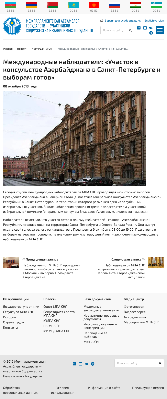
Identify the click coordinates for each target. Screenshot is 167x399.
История (9, 317)
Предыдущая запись (41, 259)
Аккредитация (135, 317)
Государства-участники (21, 306)
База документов (97, 299)
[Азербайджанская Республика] (10, 5)
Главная (8, 48)
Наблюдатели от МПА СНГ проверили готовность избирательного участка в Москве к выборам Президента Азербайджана (51, 271)
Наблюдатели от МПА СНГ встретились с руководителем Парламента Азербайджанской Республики (121, 271)
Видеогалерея (135, 312)
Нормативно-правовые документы (101, 317)
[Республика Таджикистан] (135, 5)
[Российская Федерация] (114, 5)
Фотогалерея (134, 306)
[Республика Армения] (31, 5)
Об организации (16, 299)
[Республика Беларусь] (52, 5)
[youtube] (145, 28)
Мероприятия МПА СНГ (141, 322)
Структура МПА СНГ (18, 312)
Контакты (10, 327)
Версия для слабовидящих (123, 20)
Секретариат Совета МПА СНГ (59, 313)
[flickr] (139, 28)
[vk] (151, 28)
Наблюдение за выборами (95, 334)
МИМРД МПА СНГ (42, 48)
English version (154, 20)
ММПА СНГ (51, 320)
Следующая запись (126, 259)
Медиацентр (134, 299)
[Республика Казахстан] (73, 5)
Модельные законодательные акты (102, 308)
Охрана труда (13, 322)
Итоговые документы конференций (100, 326)
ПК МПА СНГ (52, 326)
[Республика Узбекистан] (156, 5)
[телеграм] (151, 33)
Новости (22, 48)
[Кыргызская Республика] (94, 5)
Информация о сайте (104, 387)
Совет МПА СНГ (55, 306)
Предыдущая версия (148, 387)
